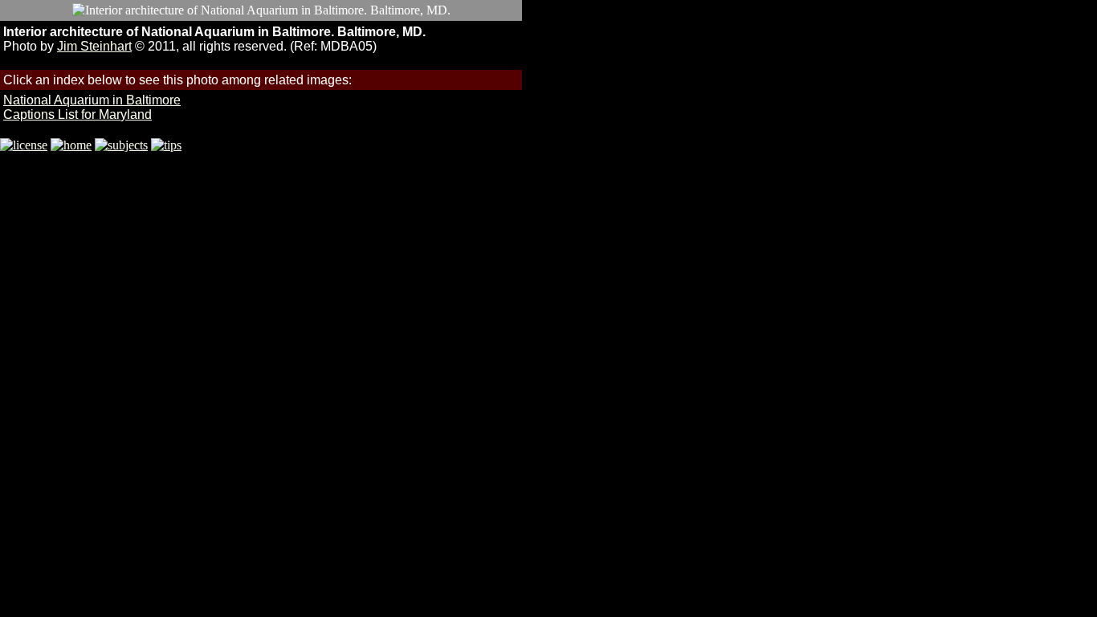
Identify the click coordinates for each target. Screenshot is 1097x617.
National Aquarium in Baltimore (92, 100)
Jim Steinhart (94, 46)
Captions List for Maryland (77, 114)
